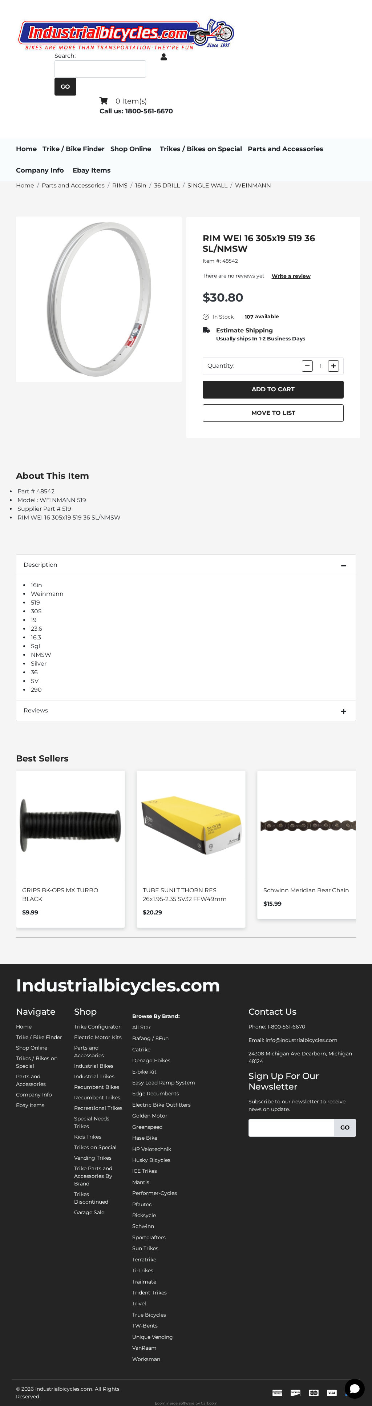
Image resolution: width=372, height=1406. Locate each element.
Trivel (139, 1303)
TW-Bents (145, 1325)
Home (26, 149)
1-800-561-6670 (286, 1026)
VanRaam (144, 1348)
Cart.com (209, 1403)
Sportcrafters (149, 1237)
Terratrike (144, 1259)
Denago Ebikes (151, 1060)
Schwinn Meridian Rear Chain (306, 890)
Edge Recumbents (155, 1093)
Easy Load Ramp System (163, 1082)
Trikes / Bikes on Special (201, 149)
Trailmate (144, 1281)
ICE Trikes (144, 1171)
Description (40, 564)
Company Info (40, 170)
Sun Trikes (145, 1248)
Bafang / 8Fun (150, 1038)
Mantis (140, 1182)
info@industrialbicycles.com (301, 1040)
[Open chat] (355, 1389)
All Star (141, 1027)
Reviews (36, 710)
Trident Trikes (149, 1292)
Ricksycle (144, 1215)
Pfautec (142, 1204)
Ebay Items (92, 170)
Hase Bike (144, 1138)
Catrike (141, 1049)
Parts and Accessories (285, 149)
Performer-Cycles (154, 1193)
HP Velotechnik (151, 1149)
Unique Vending (152, 1337)
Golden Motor (149, 1115)
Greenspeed (147, 1127)
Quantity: (220, 365)
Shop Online (130, 149)
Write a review (291, 276)
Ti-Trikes (142, 1270)
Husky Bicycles (151, 1160)
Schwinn (143, 1226)
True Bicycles (149, 1315)
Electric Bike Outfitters (161, 1105)
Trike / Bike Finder (74, 149)
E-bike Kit (144, 1071)
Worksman (146, 1359)
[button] (164, 57)
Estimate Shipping (244, 330)
